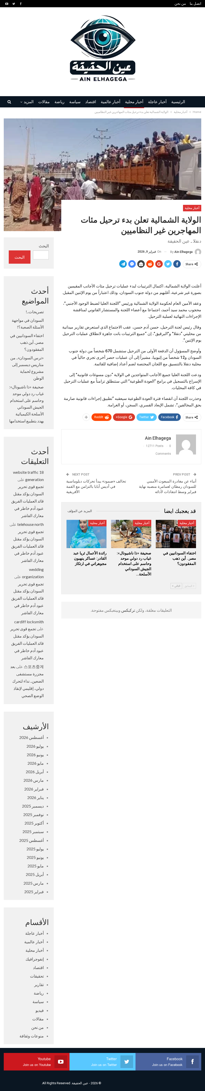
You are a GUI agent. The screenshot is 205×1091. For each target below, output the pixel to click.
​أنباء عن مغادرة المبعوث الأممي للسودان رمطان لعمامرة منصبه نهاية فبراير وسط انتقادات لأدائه (167, 486)
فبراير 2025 (34, 891)
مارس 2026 (34, 780)
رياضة (59, 102)
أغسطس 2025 (31, 840)
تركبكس (127, 610)
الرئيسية (178, 102)
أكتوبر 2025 (34, 823)
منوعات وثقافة (32, 1035)
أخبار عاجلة (157, 102)
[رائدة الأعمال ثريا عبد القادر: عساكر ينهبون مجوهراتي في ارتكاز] (86, 534)
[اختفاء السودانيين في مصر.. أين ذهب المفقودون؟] (176, 534)
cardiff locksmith (29, 621)
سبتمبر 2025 (33, 831)
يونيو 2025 (35, 857)
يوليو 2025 (35, 848)
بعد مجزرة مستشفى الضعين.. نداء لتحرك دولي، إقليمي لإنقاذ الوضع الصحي (27, 681)
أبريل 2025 (35, 874)
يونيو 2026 (35, 754)
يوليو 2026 (35, 746)
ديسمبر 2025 (33, 806)
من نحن (180, 4)
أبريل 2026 (35, 771)
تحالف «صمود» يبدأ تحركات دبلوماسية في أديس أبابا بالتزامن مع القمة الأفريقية (96, 486)
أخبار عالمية (110, 102)
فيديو (40, 1010)
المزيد (29, 102)
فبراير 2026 (34, 789)
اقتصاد (90, 102)
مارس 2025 (34, 883)
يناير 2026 (35, 797)
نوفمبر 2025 (33, 814)
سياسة (74, 102)
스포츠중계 (34, 666)
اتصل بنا (195, 4)
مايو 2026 (36, 763)
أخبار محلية (134, 102)
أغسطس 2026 (31, 737)
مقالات (44, 102)
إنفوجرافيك (35, 959)
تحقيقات (37, 976)
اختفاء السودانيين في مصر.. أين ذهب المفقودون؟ (27, 342)
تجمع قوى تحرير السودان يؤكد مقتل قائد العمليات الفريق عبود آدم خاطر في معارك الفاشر (27, 501)
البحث (44, 245)
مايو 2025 (36, 865)
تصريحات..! (35, 311)
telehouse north (30, 524)
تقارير (39, 984)
